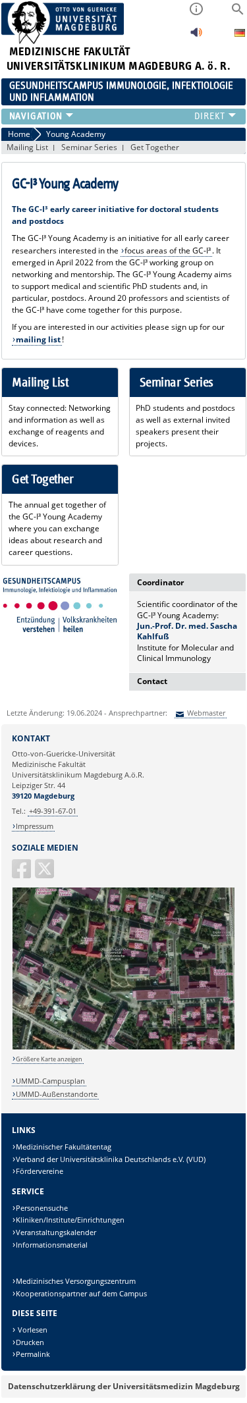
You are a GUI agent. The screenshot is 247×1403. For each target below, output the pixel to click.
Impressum (34, 826)
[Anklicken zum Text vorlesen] (196, 35)
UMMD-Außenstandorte (56, 1094)
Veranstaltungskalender (56, 1232)
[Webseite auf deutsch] (240, 34)
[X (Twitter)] (45, 874)
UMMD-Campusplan (50, 1081)
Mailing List (27, 147)
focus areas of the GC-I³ (167, 250)
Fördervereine (39, 1171)
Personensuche (42, 1208)
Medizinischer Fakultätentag (63, 1147)
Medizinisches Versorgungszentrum (76, 1281)
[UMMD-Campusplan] (124, 1047)
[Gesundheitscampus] (60, 604)
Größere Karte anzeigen (49, 1059)
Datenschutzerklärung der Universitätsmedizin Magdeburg (124, 1386)
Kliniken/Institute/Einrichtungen (70, 1220)
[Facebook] (22, 874)
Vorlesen (31, 1330)
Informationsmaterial (52, 1245)
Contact (152, 681)
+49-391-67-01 (52, 811)
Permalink (33, 1354)
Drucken (30, 1342)
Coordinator (160, 582)
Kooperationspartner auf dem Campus (81, 1293)
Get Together (154, 147)
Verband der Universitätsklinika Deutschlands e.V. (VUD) (111, 1159)
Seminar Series (89, 147)
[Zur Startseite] (62, 41)
